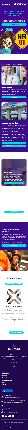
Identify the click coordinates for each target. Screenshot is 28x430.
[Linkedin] (20, 4)
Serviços (4, 375)
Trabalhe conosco (6, 380)
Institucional (5, 373)
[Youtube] (22, 4)
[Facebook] (18, 4)
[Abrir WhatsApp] (24, 426)
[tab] (6, 64)
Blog (2, 382)
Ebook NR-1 (5, 378)
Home (3, 371)
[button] (2, 31)
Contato (3, 384)
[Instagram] (15, 4)
